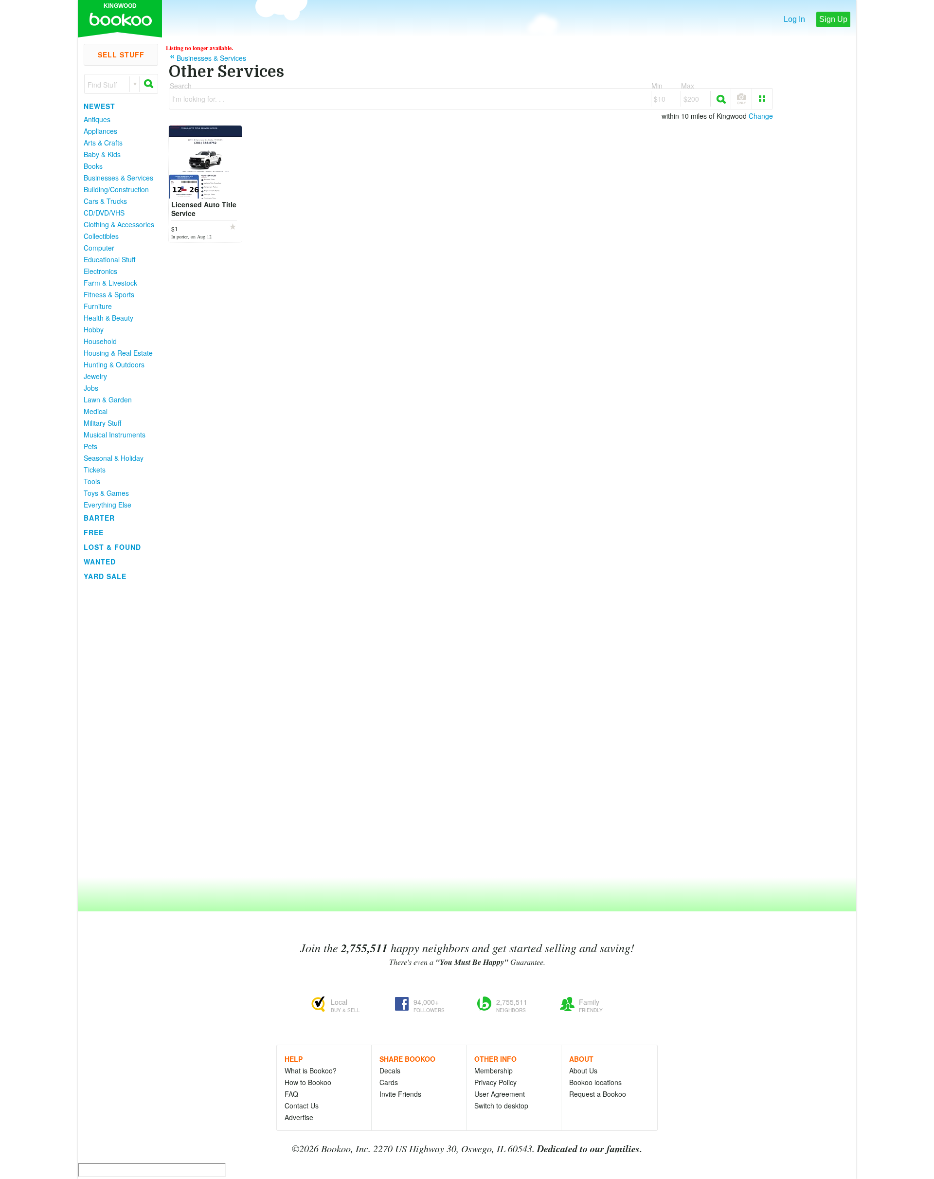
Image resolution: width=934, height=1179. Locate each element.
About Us (583, 1070)
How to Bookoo (308, 1082)
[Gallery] (762, 99)
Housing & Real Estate (118, 353)
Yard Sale (105, 576)
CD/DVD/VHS (104, 213)
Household (100, 341)
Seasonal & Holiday (114, 458)
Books (93, 166)
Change (761, 116)
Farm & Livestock (110, 283)
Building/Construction (116, 189)
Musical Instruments (114, 434)
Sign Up (833, 19)
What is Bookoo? (311, 1070)
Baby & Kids (102, 154)
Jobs (91, 388)
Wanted (100, 561)
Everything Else (107, 504)
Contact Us (302, 1105)
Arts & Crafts (103, 142)
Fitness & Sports (109, 294)
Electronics (100, 271)
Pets (90, 446)
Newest (99, 106)
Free (94, 532)
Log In (794, 19)
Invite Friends (400, 1094)
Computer (99, 248)
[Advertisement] (117, 729)
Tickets (95, 469)
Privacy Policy (495, 1082)
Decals (389, 1070)
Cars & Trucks (105, 201)
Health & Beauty (108, 318)
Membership (493, 1070)
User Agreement (499, 1094)
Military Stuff (102, 423)
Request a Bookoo (597, 1094)
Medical (96, 411)
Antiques (97, 119)
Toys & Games (106, 493)
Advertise (299, 1117)
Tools (92, 481)
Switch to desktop (501, 1105)
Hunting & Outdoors (114, 364)
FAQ (291, 1094)
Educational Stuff (109, 259)
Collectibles (101, 236)
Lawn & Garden (108, 399)
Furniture (98, 306)
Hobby (94, 329)
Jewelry (95, 376)
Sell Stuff (121, 54)
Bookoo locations (595, 1082)
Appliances (100, 131)
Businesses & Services (118, 177)
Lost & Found (112, 547)
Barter (99, 518)
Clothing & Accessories (119, 224)
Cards (388, 1082)
